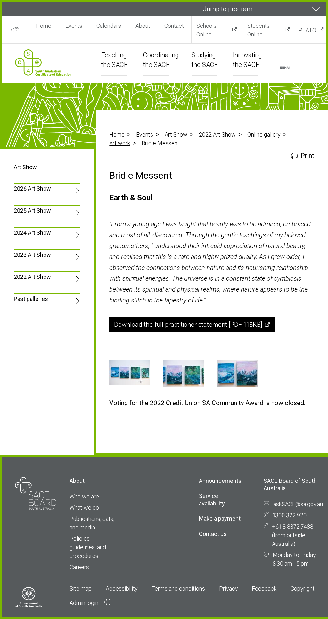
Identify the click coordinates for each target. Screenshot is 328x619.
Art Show (176, 134)
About (142, 25)
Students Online (258, 30)
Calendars (108, 25)
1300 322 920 (290, 515)
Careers (79, 567)
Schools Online (206, 30)
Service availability (212, 499)
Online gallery (264, 134)
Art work (119, 143)
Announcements (220, 480)
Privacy (228, 588)
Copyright (303, 588)
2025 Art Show (32, 210)
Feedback (264, 588)
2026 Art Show (32, 188)
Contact (174, 25)
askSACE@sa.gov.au (298, 504)
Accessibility (122, 588)
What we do (84, 507)
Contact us (213, 533)
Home (43, 25)
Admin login (85, 602)
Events (73, 25)
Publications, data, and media (92, 523)
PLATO (307, 30)
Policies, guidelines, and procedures (88, 547)
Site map (81, 588)
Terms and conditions (178, 588)
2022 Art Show (217, 134)
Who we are (84, 496)
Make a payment (220, 518)
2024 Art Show (32, 232)
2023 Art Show (32, 254)
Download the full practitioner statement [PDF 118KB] (188, 324)
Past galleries (31, 298)
